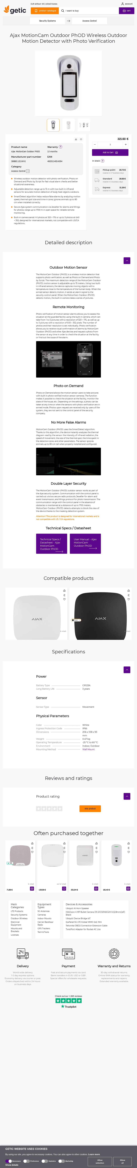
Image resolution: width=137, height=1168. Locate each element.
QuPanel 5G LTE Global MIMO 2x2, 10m (84, 922)
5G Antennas (44, 911)
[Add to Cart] (32, 889)
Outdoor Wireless (19, 918)
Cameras (42, 914)
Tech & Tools (43, 932)
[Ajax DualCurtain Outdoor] (84, 852)
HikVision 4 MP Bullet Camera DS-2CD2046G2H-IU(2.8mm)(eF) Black (95, 913)
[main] (16, 10)
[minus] (94, 144)
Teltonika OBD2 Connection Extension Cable (86, 925)
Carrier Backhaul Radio (45, 923)
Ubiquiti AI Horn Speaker (77, 908)
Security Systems (47, 21)
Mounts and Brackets (16, 929)
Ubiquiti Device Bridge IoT (78, 918)
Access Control (89, 21)
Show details (11, 1165)
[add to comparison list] (76, 139)
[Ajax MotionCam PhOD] (116, 852)
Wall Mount (88, 749)
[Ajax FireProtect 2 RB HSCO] (52, 852)
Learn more (94, 1154)
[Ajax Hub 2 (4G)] (36, 599)
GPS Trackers (44, 928)
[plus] (125, 144)
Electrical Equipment (16, 923)
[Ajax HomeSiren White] (20, 852)
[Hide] (127, 260)
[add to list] (81, 139)
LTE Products (17, 911)
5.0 (11, 863)
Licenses (15, 935)
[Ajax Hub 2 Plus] (100, 599)
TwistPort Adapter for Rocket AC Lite (83, 929)
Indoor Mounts (44, 918)
